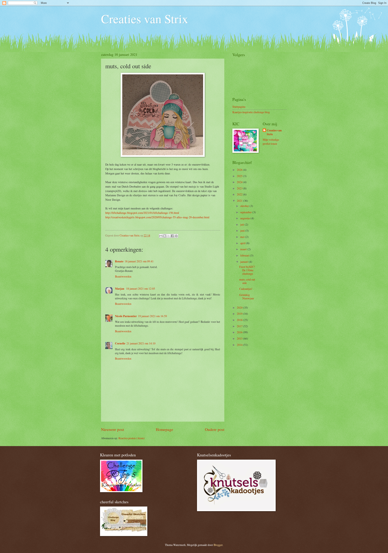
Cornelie (120, 343)
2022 (240, 194)
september (246, 212)
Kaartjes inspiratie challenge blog (251, 112)
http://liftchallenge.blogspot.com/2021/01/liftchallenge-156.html (142, 213)
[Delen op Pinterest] (176, 236)
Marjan (120, 289)
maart (243, 249)
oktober (245, 206)
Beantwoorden (123, 276)
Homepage (164, 429)
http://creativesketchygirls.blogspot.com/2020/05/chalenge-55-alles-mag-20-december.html (157, 217)
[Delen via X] (169, 236)
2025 (240, 176)
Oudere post (214, 429)
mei (242, 237)
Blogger (218, 545)
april (243, 243)
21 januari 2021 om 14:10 (141, 343)
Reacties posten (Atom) (131, 438)
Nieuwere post (112, 429)
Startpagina (238, 107)
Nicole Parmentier (126, 316)
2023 (240, 188)
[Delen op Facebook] (172, 236)
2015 (240, 338)
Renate (119, 261)
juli (242, 224)
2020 (240, 307)
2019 (240, 314)
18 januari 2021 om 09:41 (139, 261)
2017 (240, 326)
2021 (240, 201)
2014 (240, 345)
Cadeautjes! (245, 289)
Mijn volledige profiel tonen (271, 141)
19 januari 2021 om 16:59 (152, 316)
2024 (240, 182)
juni (242, 230)
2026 (240, 170)
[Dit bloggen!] (165, 236)
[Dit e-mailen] (161, 236)
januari (244, 262)
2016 (240, 332)
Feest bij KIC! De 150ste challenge (247, 270)
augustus (245, 218)
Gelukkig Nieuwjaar (246, 296)
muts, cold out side (247, 281)
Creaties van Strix (144, 19)
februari (245, 255)
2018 (240, 320)
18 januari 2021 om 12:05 (140, 288)
